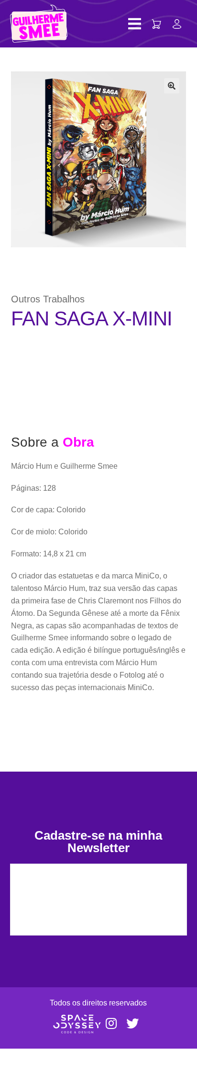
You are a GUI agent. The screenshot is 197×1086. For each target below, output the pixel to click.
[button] (171, 85)
